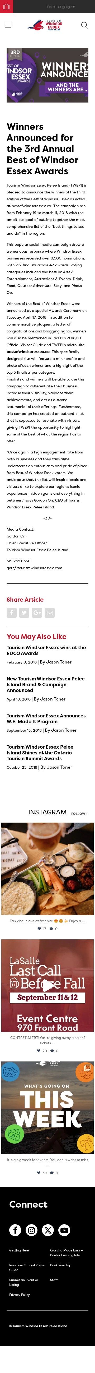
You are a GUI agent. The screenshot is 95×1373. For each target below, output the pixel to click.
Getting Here (19, 1250)
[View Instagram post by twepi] (88, 908)
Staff (54, 1280)
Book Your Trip (4, 5)
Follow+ (79, 814)
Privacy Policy (19, 1294)
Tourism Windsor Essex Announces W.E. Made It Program (46, 718)
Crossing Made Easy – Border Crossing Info (66, 1252)
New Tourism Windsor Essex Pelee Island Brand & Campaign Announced (46, 684)
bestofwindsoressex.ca (28, 351)
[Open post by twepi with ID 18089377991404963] (47, 985)
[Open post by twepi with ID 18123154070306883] (47, 1107)
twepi (46, 827)
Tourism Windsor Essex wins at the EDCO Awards (46, 650)
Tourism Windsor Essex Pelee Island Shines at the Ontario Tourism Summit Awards (40, 753)
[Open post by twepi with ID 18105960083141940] (47, 869)
